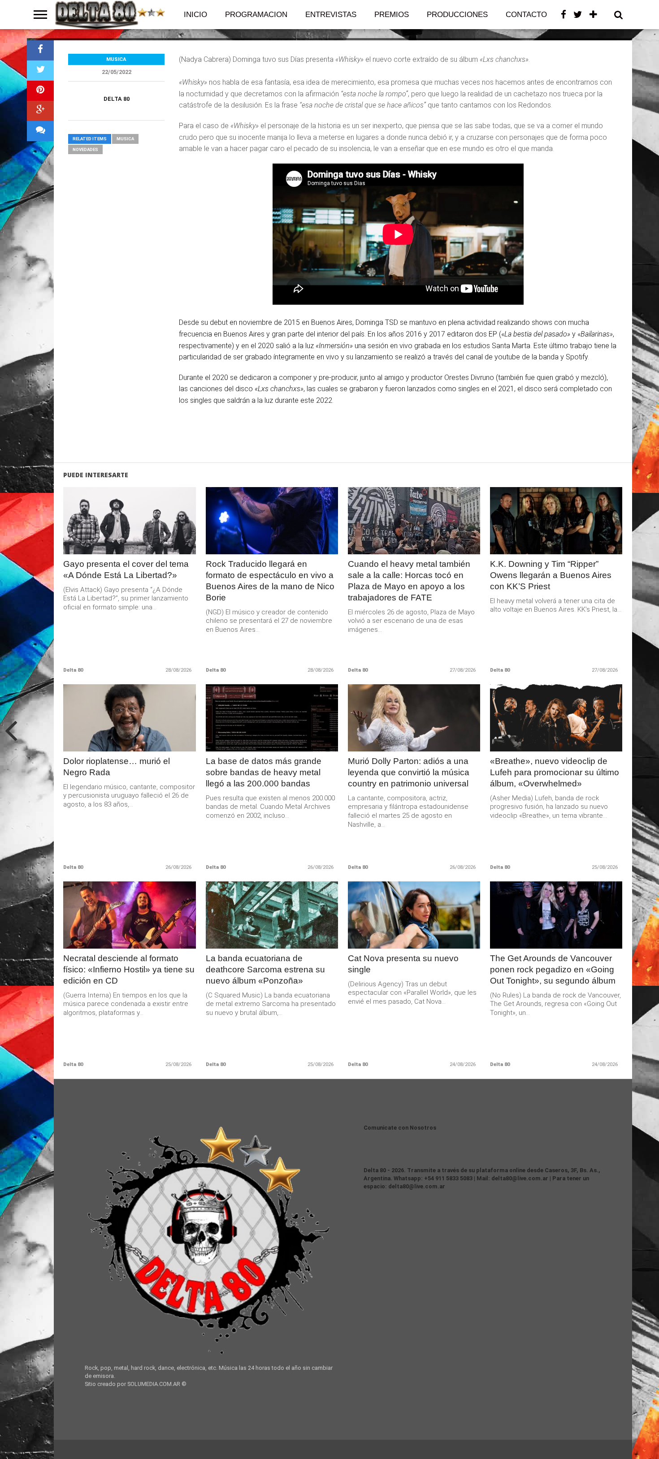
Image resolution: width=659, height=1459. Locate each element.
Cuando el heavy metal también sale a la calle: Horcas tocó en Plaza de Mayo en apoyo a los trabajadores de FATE (409, 580)
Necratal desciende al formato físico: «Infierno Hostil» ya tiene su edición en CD (129, 969)
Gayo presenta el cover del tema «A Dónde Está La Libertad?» (126, 569)
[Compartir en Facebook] (40, 50)
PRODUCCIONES (457, 14)
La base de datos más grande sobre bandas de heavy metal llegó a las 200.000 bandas (263, 772)
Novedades (85, 149)
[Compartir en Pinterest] (40, 91)
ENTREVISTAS (330, 14)
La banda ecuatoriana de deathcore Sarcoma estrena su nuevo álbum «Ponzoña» (265, 969)
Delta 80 (117, 98)
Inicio (195, 14)
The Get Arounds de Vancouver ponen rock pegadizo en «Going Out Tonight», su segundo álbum (553, 969)
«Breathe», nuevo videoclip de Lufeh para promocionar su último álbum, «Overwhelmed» (554, 772)
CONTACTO (526, 14)
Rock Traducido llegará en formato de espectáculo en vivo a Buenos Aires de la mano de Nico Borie (270, 580)
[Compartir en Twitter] (40, 70)
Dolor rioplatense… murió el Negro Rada (116, 766)
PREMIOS (391, 14)
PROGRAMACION (256, 14)
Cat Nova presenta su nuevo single (403, 964)
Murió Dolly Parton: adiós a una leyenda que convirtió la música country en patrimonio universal (408, 772)
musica (125, 138)
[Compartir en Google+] (40, 111)
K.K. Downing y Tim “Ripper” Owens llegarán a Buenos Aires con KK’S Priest (550, 575)
